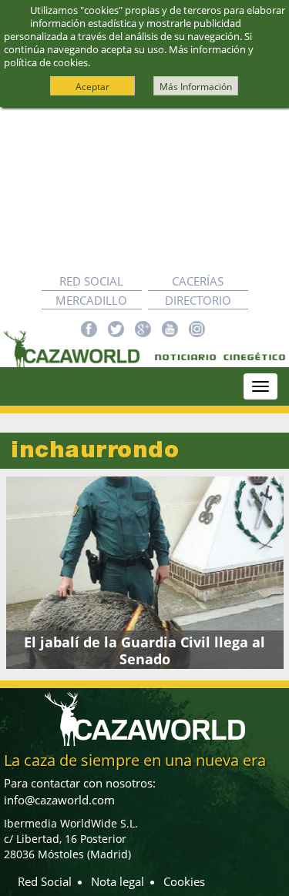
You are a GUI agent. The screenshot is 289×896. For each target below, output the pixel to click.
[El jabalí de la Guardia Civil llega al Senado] (144, 572)
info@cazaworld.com (59, 799)
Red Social (91, 281)
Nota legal (117, 881)
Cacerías (197, 281)
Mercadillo (91, 300)
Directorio (198, 300)
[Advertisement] (144, 189)
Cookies (184, 881)
